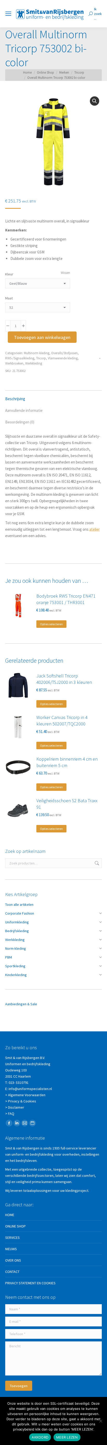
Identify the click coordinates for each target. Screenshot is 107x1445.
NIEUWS (11, 1249)
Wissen (65, 273)
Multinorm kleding (36, 353)
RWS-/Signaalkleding (19, 358)
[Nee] (100, 1421)
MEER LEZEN (67, 1437)
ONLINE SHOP (15, 1226)
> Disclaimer (14, 1107)
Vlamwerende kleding (63, 358)
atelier (94, 529)
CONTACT (12, 1271)
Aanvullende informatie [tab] (24, 410)
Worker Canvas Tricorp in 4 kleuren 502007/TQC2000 (62, 720)
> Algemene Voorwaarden (25, 1095)
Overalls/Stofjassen (64, 353)
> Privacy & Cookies (20, 1101)
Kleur (9, 274)
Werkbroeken (14, 363)
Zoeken (96, 863)
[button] (94, 101)
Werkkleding (33, 363)
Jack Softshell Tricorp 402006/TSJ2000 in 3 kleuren (64, 679)
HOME (9, 1214)
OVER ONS (13, 1260)
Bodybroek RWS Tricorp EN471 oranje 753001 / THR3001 (66, 599)
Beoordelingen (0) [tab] (19, 422)
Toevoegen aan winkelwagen (42, 337)
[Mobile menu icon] (8, 14)
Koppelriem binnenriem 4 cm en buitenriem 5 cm (67, 762)
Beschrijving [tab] (15, 398)
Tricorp (41, 358)
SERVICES (12, 1237)
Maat (9, 298)
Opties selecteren (51, 624)
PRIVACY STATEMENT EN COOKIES (30, 1283)
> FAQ (9, 1113)
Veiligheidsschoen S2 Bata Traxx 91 (66, 804)
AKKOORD (40, 1437)
